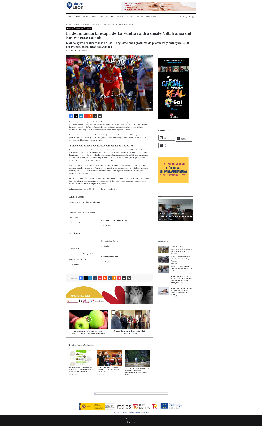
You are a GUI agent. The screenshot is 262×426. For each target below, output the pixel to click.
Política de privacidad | (120, 412)
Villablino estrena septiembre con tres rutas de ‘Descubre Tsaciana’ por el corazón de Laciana (81, 369)
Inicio (69, 24)
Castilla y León (97, 17)
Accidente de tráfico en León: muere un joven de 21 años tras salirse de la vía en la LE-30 (181, 249)
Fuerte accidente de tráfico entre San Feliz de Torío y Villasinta (180, 259)
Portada (70, 17)
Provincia (86, 17)
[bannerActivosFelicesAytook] (109, 295)
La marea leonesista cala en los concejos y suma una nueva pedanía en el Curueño (175, 216)
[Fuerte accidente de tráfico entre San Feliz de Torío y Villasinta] (163, 259)
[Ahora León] (75, 5)
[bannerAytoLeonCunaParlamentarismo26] (173, 182)
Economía (109, 17)
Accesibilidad (145, 412)
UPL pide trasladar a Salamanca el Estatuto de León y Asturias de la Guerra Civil (109, 369)
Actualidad (79, 29)
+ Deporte (76, 24)
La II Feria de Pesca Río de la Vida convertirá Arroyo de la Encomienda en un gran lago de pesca (137, 371)
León (78, 17)
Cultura (130, 17)
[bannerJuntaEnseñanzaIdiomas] (173, 119)
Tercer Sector (151, 17)
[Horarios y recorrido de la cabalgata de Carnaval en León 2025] (163, 269)
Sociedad (120, 17)
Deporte (140, 17)
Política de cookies (134, 412)
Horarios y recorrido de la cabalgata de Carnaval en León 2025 (181, 269)
